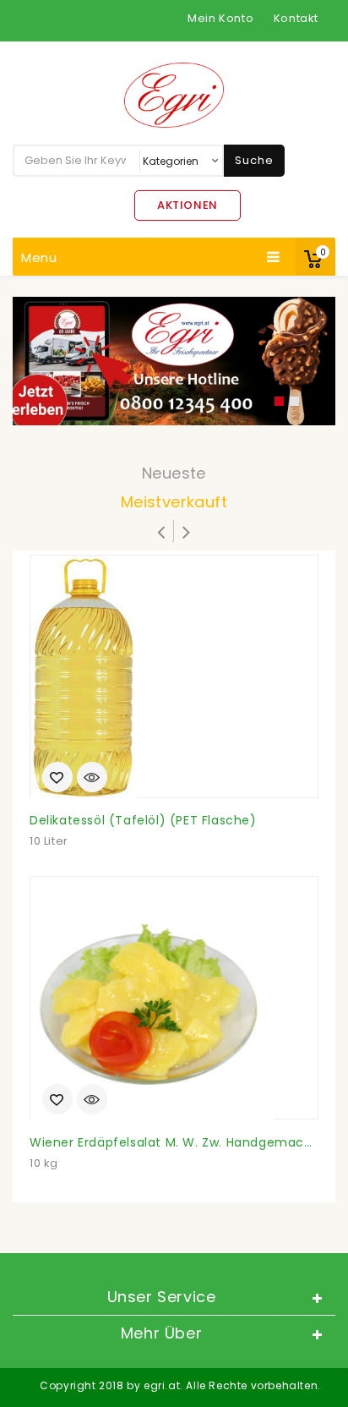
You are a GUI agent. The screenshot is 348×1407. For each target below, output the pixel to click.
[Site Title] (174, 95)
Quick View (92, 779)
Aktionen (187, 205)
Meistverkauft (174, 501)
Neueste (174, 473)
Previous (46, 361)
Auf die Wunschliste (57, 779)
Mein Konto (220, 18)
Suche (254, 160)
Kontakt (296, 18)
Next (301, 361)
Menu (39, 257)
